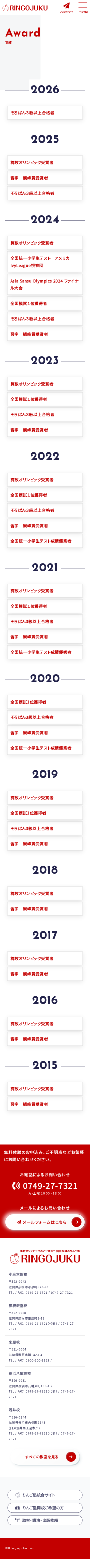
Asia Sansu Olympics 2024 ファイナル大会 (44, 284)
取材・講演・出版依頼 (40, 1520)
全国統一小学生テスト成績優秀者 (41, 541)
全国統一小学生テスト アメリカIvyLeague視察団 (40, 261)
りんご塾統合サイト (38, 1495)
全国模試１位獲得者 (28, 303)
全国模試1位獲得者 (28, 702)
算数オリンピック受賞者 (32, 162)
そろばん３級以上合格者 (32, 113)
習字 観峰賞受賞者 (29, 178)
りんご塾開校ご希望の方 (43, 1507)
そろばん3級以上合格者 (32, 621)
